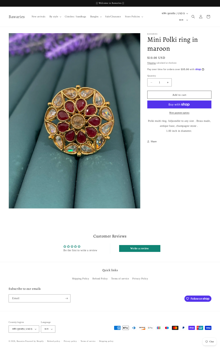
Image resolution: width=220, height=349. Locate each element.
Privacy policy (70, 341)
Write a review (139, 248)
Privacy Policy (140, 278)
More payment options (179, 113)
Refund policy (53, 341)
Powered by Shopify (34, 341)
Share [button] (154, 141)
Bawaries (21, 341)
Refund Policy (100, 278)
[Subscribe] (66, 298)
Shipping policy (106, 341)
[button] (55, 16)
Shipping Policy (80, 278)
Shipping (151, 63)
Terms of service (120, 278)
